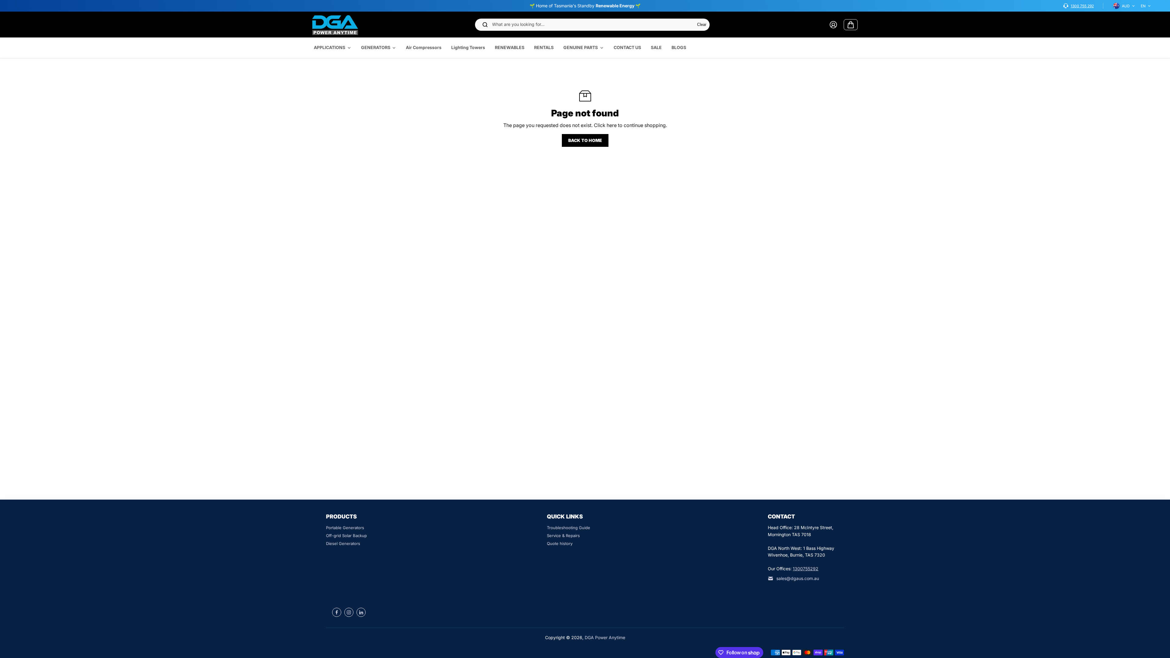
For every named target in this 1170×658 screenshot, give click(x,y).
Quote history (560, 543)
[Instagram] (348, 612)
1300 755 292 (1082, 6)
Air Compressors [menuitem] (423, 47)
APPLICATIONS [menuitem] (329, 47)
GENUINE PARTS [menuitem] (580, 47)
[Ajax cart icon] (851, 24)
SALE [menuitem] (656, 47)
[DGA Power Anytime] (335, 24)
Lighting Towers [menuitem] (468, 47)
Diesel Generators (343, 543)
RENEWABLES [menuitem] (509, 47)
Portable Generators (345, 527)
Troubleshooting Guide (568, 527)
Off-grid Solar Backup (346, 535)
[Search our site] (485, 24)
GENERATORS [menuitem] (375, 47)
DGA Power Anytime (605, 637)
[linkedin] (361, 612)
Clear (701, 24)
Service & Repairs (563, 535)
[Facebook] (336, 612)
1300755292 (805, 568)
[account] (833, 24)
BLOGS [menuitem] (679, 47)
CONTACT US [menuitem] (627, 47)
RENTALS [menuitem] (544, 47)
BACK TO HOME (585, 140)
